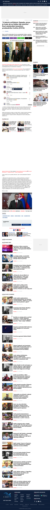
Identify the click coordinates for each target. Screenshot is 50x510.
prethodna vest (11, 232)
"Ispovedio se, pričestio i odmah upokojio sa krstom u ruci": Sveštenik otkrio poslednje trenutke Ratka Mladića (22, 396)
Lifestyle (35, 3)
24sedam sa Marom (11, 5)
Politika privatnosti (33, 504)
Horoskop (28, 498)
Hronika (27, 3)
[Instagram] (42, 1)
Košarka (35, 77)
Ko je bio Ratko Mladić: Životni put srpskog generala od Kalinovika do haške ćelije (21, 454)
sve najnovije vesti (40, 45)
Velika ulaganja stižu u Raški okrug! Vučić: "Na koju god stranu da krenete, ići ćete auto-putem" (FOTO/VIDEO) (22, 425)
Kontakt (11, 504)
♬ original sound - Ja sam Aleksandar (15, 172)
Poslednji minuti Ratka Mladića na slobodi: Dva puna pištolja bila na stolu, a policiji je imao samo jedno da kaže (22, 267)
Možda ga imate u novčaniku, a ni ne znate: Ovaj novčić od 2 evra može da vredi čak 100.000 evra (41, 42)
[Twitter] (46, 1)
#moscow (4, 172)
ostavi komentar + (26, 224)
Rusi (22, 215)
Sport (17, 3)
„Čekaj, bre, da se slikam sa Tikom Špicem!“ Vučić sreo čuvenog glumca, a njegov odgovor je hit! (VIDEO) (21, 277)
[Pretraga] (38, 1)
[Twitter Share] (28, 38)
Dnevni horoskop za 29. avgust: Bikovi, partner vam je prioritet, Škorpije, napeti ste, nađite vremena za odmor (42, 33)
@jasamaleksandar (6, 171)
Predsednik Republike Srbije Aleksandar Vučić (12, 64)
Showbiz (21, 3)
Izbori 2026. (5, 5)
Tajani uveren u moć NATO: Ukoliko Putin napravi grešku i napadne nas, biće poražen (41, 28)
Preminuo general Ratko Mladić (22, 336)
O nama (7, 504)
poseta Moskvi (17, 215)
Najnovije (5, 3)
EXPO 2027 (45, 5)
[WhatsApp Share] (20, 38)
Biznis (38, 3)
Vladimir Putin (27, 215)
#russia (30, 171)
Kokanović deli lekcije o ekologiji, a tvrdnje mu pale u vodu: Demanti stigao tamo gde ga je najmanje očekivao (22, 435)
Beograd (28, 494)
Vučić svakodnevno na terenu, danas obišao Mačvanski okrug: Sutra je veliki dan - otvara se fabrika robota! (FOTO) (40, 104)
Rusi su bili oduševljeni (18, 69)
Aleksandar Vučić (6, 215)
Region (27, 496)
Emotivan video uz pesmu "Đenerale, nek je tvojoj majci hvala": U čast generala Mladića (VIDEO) (22, 248)
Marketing (21, 504)
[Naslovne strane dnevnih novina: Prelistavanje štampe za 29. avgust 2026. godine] (40, 83)
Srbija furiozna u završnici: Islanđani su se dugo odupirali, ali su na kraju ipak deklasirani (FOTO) (40, 75)
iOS (10, 211)
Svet (24, 3)
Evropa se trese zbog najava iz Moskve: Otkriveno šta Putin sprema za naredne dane (41, 24)
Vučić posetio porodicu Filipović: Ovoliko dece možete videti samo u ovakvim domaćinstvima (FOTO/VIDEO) (22, 386)
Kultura (42, 3)
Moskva (12, 215)
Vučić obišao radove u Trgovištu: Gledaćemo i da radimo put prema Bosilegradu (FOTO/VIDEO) (22, 473)
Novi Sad (28, 499)
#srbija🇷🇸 (26, 171)
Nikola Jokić (24, 5)
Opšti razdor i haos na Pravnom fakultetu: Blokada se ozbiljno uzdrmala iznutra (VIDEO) (22, 444)
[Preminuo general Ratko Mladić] (7, 338)
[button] (17, 201)
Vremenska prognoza (39, 5)
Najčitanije (40, 20)
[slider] (6, 208)
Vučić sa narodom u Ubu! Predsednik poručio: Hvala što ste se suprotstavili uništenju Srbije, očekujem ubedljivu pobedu (21, 376)
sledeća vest (25, 232)
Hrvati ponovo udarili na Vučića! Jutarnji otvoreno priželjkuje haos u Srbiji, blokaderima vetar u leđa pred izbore (22, 463)
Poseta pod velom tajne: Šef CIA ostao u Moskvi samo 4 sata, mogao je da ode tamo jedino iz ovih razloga (12, 234)
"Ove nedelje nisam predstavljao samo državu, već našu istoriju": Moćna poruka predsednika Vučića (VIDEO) (13, 123)
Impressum (16, 504)
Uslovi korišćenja (41, 504)
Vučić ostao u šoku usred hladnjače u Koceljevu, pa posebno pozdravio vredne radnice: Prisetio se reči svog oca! (22, 286)
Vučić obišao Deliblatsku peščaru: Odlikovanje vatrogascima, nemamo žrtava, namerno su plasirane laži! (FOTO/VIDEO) (22, 357)
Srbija (45, 3)
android (13, 211)
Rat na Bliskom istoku (30, 5)
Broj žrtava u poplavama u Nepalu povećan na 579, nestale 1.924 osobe (42, 37)
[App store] (37, 496)
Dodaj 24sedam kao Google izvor (18, 40)
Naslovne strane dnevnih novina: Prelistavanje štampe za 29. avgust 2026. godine (40, 89)
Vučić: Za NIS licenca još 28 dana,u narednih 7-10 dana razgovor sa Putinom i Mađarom (27, 234)
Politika (14, 3)
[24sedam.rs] (6, 1)
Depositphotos (25, 506)
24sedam (23, 211)
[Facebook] (40, 1)
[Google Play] (44, 496)
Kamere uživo (9, 3)
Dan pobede (5, 217)
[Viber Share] (13, 38)
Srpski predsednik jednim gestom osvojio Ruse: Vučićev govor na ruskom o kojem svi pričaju (12, 129)
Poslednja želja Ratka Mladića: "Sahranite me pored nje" (21, 308)
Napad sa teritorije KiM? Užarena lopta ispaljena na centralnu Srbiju (22, 328)
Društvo (31, 3)
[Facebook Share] (5, 38)
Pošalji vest (27, 504)
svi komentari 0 (16, 224)
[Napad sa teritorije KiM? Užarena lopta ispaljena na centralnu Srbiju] (7, 329)
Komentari (45, 20)
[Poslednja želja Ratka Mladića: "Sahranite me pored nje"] (7, 310)
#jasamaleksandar (20, 171)
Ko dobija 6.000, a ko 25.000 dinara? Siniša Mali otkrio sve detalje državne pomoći (21, 257)
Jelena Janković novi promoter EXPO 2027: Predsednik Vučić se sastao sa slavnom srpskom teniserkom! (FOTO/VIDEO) (22, 347)
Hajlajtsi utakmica (18, 5)
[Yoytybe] (44, 1)
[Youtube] (20, 230)
